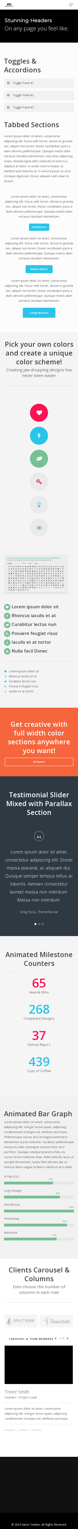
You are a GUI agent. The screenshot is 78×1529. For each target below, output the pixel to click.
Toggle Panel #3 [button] (23, 107)
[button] (71, 5)
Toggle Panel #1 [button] (23, 83)
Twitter (23, 1429)
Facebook (10, 1429)
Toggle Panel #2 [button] (23, 95)
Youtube (36, 1429)
